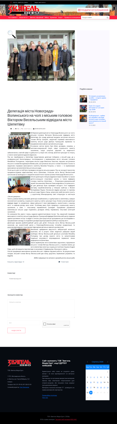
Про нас (45, 398)
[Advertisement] (41, 93)
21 (104, 387)
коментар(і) (27, 129)
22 (108, 387)
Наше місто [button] (23, 17)
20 (101, 387)
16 (87, 387)
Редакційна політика (49, 395)
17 (90, 387)
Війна (47, 17)
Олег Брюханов (24, 387)
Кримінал (53, 17)
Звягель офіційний (36, 17)
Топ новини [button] (12, 17)
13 (101, 382)
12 (97, 382)
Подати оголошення (94, 10)
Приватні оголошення (72, 17)
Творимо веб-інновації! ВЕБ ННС (66, 419)
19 (97, 387)
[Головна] (23, 10)
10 (90, 382)
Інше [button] (60, 17)
